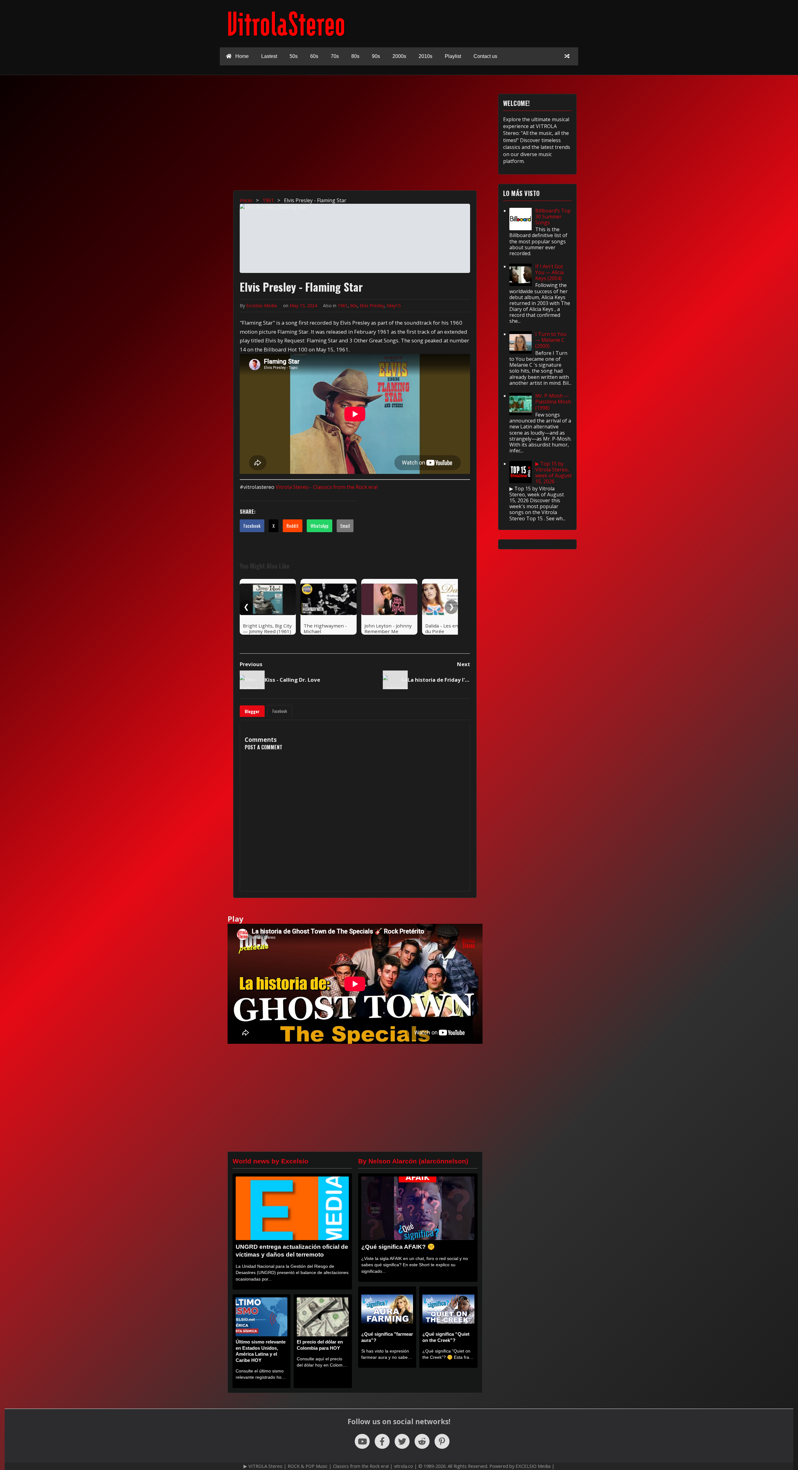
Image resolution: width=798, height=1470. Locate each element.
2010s (425, 56)
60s (314, 56)
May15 (394, 305)
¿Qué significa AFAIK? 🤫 (398, 1246)
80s (355, 56)
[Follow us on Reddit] (422, 1441)
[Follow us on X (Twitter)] (402, 1441)
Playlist (453, 56)
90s (376, 56)
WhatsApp (319, 525)
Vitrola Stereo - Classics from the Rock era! (326, 486)
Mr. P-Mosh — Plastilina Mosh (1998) (553, 401)
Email (345, 525)
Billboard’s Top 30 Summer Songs (553, 216)
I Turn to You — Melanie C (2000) (550, 340)
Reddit (292, 525)
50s (294, 56)
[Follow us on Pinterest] (442, 1441)
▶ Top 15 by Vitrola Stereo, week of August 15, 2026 (553, 472)
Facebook (252, 525)
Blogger (252, 711)
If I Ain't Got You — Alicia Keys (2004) (549, 272)
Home (241, 56)
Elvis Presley (372, 305)
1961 (343, 305)
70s (335, 56)
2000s (399, 56)
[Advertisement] (402, 137)
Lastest (269, 56)
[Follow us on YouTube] (362, 1441)
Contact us (485, 56)
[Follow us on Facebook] (382, 1441)
